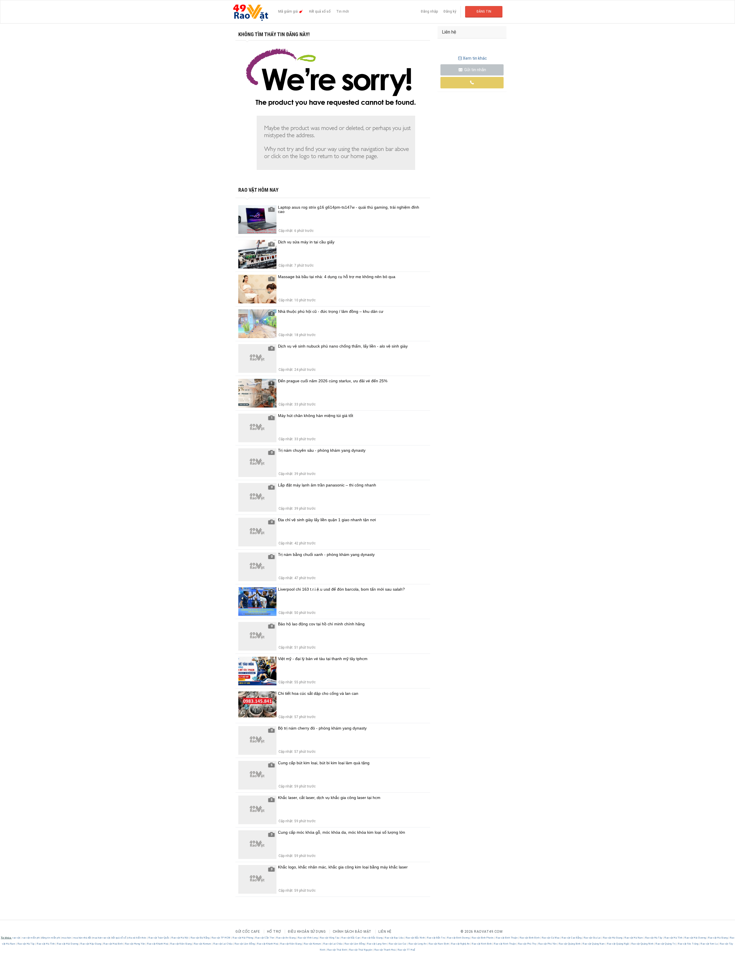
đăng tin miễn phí (50, 937)
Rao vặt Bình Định (529, 937)
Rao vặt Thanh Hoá (385, 950)
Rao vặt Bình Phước (482, 937)
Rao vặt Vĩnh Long (307, 937)
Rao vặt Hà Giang (612, 937)
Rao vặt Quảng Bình (569, 943)
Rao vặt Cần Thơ (265, 937)
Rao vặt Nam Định (439, 943)
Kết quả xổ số (319, 11)
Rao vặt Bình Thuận (506, 937)
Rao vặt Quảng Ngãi (618, 943)
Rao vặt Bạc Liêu (394, 937)
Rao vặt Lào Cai (397, 943)
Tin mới (342, 11)
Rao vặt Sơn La (709, 943)
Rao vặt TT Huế (406, 950)
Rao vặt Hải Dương (695, 937)
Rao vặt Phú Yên (547, 943)
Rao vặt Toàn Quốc (159, 937)
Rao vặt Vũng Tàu (329, 937)
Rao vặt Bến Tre (436, 937)
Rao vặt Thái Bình (337, 950)
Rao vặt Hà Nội (180, 937)
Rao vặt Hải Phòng (243, 937)
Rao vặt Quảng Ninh (642, 943)
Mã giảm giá (288, 11)
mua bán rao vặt (101, 937)
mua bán (66, 937)
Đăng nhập (429, 11)
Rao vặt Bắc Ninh (415, 937)
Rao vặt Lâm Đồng (245, 943)
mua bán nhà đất (82, 937)
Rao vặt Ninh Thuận (505, 943)
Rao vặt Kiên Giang (181, 943)
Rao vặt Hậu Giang (91, 943)
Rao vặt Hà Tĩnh (673, 937)
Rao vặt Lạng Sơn (376, 943)
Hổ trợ (274, 932)
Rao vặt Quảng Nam (594, 943)
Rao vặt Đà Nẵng (200, 937)
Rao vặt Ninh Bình (482, 943)
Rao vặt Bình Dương (458, 937)
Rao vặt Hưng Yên (135, 943)
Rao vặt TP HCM (221, 937)
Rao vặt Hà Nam (634, 937)
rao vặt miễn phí (31, 937)
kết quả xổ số (119, 937)
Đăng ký (450, 11)
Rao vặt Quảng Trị (666, 943)
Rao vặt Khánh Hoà (157, 943)
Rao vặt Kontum (202, 943)
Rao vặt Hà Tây (653, 937)
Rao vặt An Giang (286, 937)
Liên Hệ (385, 932)
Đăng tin (484, 11)
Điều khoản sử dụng (307, 932)
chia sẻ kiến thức (136, 937)
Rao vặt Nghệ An (460, 943)
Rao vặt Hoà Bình (113, 943)
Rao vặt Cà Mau (550, 937)
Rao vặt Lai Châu (223, 943)
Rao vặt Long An (417, 943)
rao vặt (16, 937)
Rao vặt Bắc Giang (372, 937)
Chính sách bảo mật (352, 932)
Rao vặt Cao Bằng (571, 937)
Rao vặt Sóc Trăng (688, 943)
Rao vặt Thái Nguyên (360, 950)
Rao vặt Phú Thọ (527, 943)
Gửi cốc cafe (247, 932)
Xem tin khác (475, 58)
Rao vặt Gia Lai (592, 937)
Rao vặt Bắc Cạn (351, 937)
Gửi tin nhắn (474, 69)
